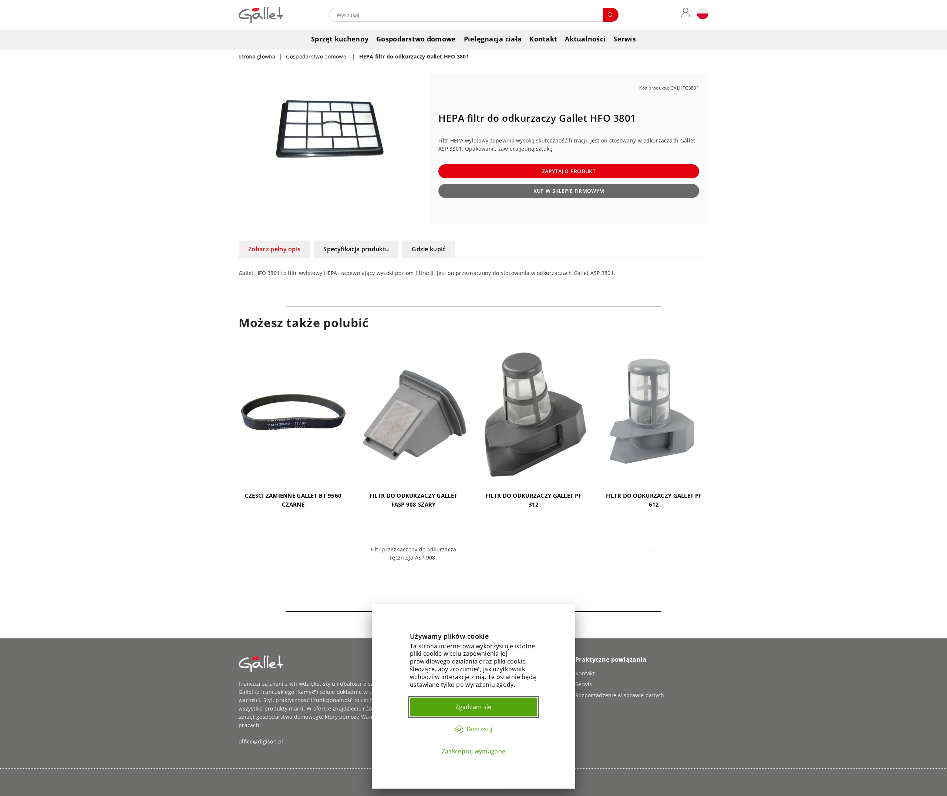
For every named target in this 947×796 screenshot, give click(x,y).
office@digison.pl (261, 741)
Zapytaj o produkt (569, 171)
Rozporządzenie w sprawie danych (619, 695)
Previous (228, 471)
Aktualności (585, 38)
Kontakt (543, 38)
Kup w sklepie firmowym (568, 190)
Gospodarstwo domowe (416, 38)
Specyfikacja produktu (356, 249)
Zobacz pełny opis (274, 249)
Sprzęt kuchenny (339, 38)
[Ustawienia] (701, 15)
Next (718, 471)
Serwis (624, 38)
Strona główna (257, 56)
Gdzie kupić (429, 249)
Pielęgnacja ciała (493, 38)
